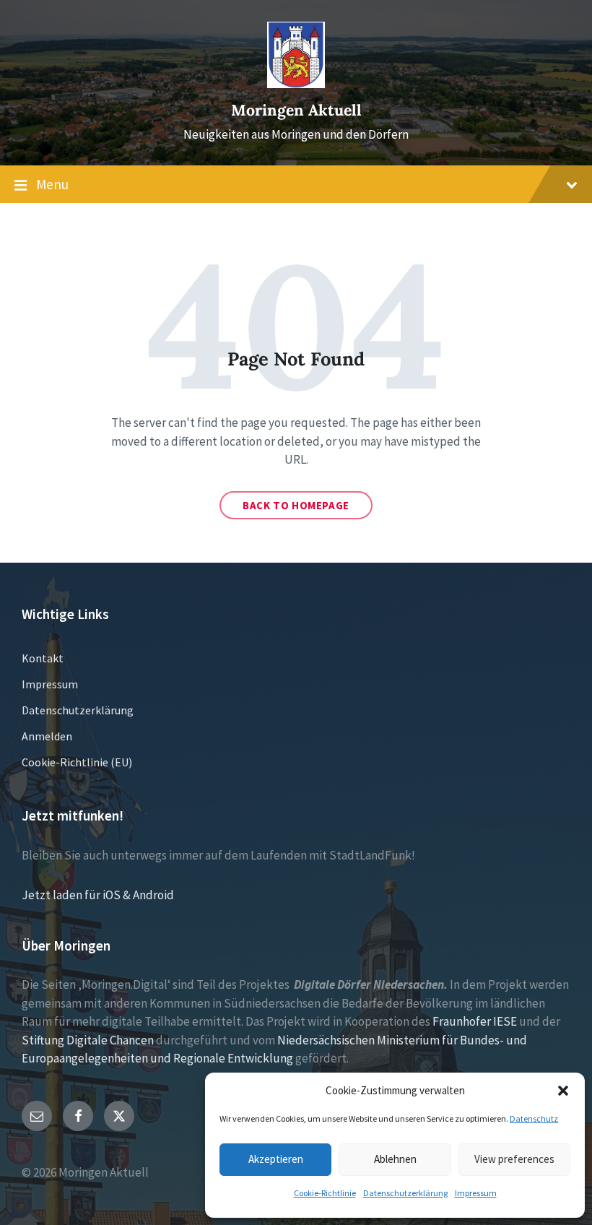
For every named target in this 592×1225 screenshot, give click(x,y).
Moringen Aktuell (296, 110)
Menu (52, 184)
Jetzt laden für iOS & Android (98, 895)
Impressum (476, 1192)
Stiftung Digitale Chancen (88, 1040)
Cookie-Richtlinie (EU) (77, 762)
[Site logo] (296, 84)
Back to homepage (296, 505)
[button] (563, 1090)
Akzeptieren (275, 1159)
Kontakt (43, 658)
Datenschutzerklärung (405, 1192)
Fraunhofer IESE (474, 1021)
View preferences (514, 1159)
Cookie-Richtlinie (325, 1192)
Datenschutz (534, 1118)
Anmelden (47, 736)
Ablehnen (395, 1159)
